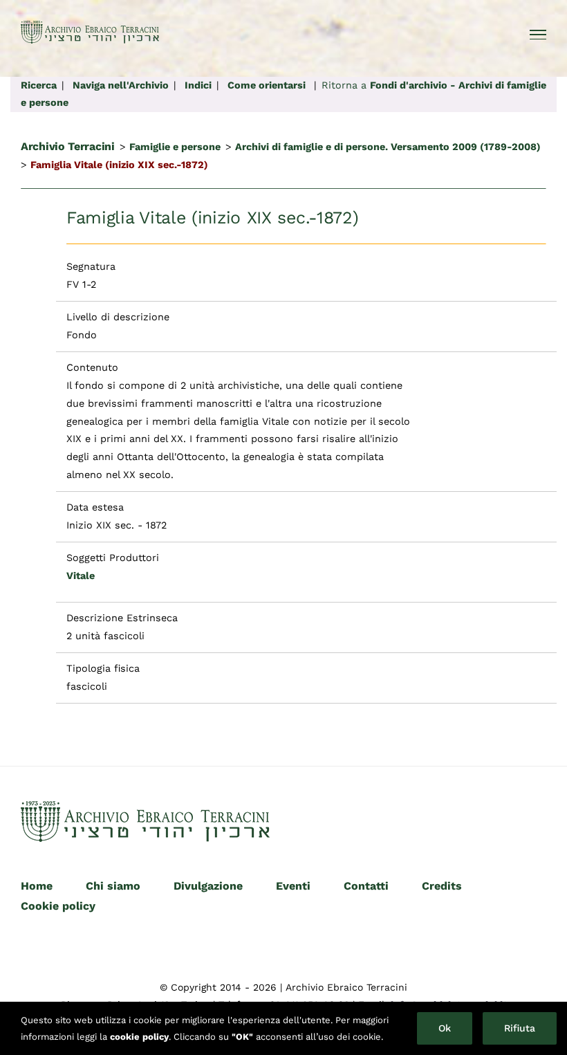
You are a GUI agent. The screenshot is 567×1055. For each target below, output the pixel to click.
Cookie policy (58, 905)
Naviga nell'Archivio (121, 85)
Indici (198, 85)
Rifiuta (519, 1028)
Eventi (293, 885)
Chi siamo (113, 885)
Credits (442, 885)
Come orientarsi (266, 85)
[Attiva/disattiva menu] (538, 34)
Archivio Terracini (68, 146)
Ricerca (39, 85)
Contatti (366, 885)
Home (37, 885)
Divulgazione (208, 885)
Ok (444, 1028)
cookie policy (139, 1036)
